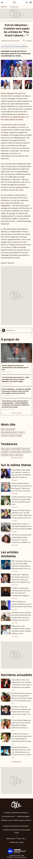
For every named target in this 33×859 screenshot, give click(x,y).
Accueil (3, 20)
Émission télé (10, 429)
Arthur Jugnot (6, 449)
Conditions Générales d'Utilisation (15, 813)
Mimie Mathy (16, 449)
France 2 (21, 432)
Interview (4, 435)
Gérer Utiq (21, 839)
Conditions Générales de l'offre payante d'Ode (16, 831)
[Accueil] (15, 2)
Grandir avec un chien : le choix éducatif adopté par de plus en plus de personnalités (21, 526)
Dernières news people (12, 20)
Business (12, 435)
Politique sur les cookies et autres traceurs (16, 820)
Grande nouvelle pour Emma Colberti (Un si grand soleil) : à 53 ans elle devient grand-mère (21, 500)
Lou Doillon (5, 452)
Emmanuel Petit (15, 452)
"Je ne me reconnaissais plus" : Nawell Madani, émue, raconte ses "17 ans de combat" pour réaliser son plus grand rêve (21, 540)
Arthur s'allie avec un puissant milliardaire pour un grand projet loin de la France (21, 604)
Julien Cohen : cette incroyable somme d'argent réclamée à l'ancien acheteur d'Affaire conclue (21, 630)
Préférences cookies (16, 842)
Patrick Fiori (25, 449)
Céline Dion (18, 455)
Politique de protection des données (15, 826)
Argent (19, 435)
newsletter (31, 2)
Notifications (11, 839)
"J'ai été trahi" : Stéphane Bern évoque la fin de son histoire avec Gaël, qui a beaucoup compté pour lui (20, 578)
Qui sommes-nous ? (9, 816)
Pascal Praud (26, 452)
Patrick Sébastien (23, 20)
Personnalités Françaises (9, 432)
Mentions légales (23, 816)
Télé (3, 429)
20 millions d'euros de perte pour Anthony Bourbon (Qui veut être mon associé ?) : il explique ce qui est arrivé (21, 616)
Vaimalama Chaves (7, 455)
